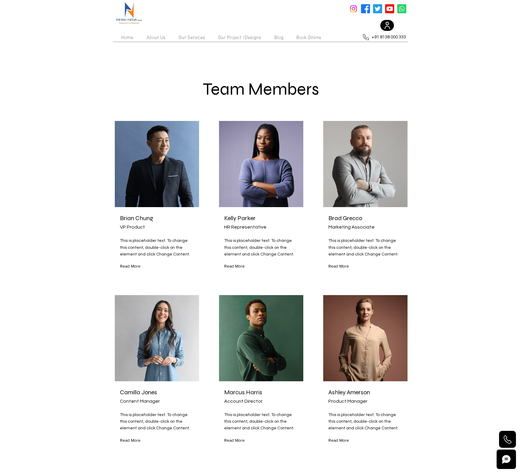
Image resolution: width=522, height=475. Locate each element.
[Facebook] (365, 8)
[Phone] (507, 439)
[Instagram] (353, 8)
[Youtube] (389, 8)
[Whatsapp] (401, 8)
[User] (387, 25)
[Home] (128, 13)
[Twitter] (377, 8)
